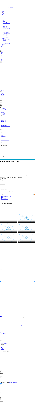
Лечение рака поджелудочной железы (6, 23)
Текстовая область (1, 373)
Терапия (2, 14)
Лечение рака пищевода (5, 25)
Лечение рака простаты (5, 21)
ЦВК (2, 45)
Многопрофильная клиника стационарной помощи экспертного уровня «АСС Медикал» (15, 325)
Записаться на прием (2, 333)
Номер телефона (1, 200)
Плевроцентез (3, 44)
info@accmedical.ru (1, 345)
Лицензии (3, 10)
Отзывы (1, 342)
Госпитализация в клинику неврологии (6, 43)
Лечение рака (3, 20)
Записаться (2, 50)
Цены (1, 46)
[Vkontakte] (32, 194)
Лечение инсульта (3, 38)
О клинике (2, 52)
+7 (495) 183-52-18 (1, 339)
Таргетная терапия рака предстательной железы (7, 36)
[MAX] (0, 142)
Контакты (2, 54)
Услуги (1, 53)
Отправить (1, 376)
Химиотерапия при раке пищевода (6, 30)
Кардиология (2, 348)
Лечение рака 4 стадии (5, 27)
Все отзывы (1, 316)
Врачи (1, 341)
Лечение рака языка (5, 26)
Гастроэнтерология (3, 15)
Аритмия (2, 197)
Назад (0, 61)
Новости (3, 11)
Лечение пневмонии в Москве (4, 41)
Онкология (2, 347)
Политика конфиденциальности (4, 343)
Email (0, 372)
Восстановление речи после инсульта (6, 39)
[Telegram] (33, 194)
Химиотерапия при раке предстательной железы (7, 31)
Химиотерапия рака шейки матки (6, 32)
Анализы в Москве (3, 42)
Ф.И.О (0, 397)
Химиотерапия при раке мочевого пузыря (6, 28)
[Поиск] (0, 50)
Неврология (3, 13)
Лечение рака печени (5, 22)
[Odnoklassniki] (34, 194)
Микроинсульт (4, 40)
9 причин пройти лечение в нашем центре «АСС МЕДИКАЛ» (6, 196)
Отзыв (0, 399)
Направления (2, 12)
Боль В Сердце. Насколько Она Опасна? (4, 199)
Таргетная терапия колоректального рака (6, 33)
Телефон (0, 185)
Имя (0, 371)
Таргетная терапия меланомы (5, 34)
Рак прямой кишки (4, 24)
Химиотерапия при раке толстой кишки (6, 29)
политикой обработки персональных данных (13, 382)
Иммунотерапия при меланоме (5, 37)
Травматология (2, 349)
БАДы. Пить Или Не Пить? (3, 198)
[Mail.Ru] (31, 194)
